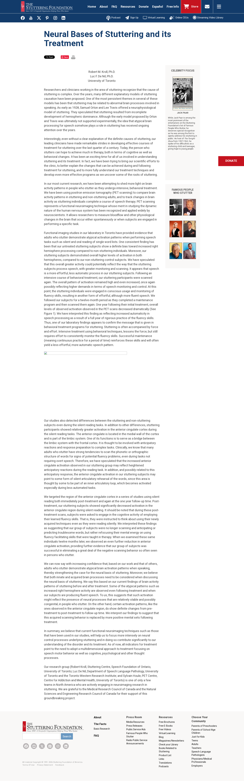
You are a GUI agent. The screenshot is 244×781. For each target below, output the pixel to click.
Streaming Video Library (210, 17)
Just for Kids (198, 736)
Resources (128, 6)
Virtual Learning (156, 17)
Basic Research (102, 728)
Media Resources (135, 722)
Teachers (196, 748)
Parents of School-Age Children (203, 731)
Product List (165, 755)
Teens (195, 740)
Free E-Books (166, 725)
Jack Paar (182, 113)
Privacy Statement (45, 765)
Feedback (59, 765)
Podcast (116, 17)
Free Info (173, 6)
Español (157, 6)
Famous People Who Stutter (183, 191)
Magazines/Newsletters (171, 740)
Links (161, 759)
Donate (144, 6)
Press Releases (134, 725)
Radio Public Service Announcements (136, 742)
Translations (165, 762)
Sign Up (134, 17)
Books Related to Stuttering (168, 750)
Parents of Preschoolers (204, 726)
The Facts (100, 724)
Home (92, 6)
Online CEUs (182, 17)
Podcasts (164, 766)
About (104, 6)
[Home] (47, 6)
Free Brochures (167, 722)
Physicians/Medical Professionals (202, 760)
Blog (161, 737)
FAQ (114, 6)
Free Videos (165, 729)
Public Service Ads (136, 729)
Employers (197, 765)
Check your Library (168, 744)
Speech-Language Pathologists (201, 753)
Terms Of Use (28, 765)
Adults (195, 744)
